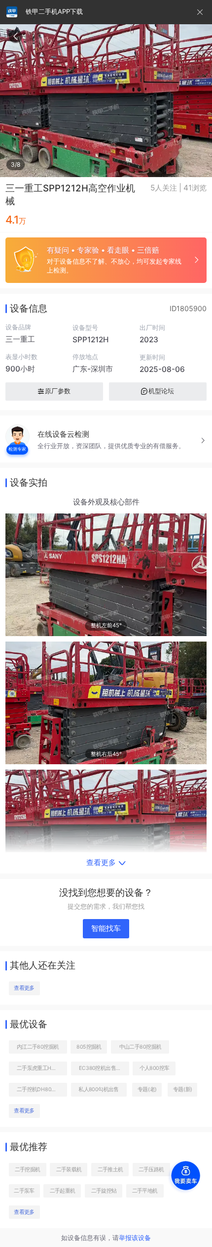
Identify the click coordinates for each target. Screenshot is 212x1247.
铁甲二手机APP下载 (54, 11)
